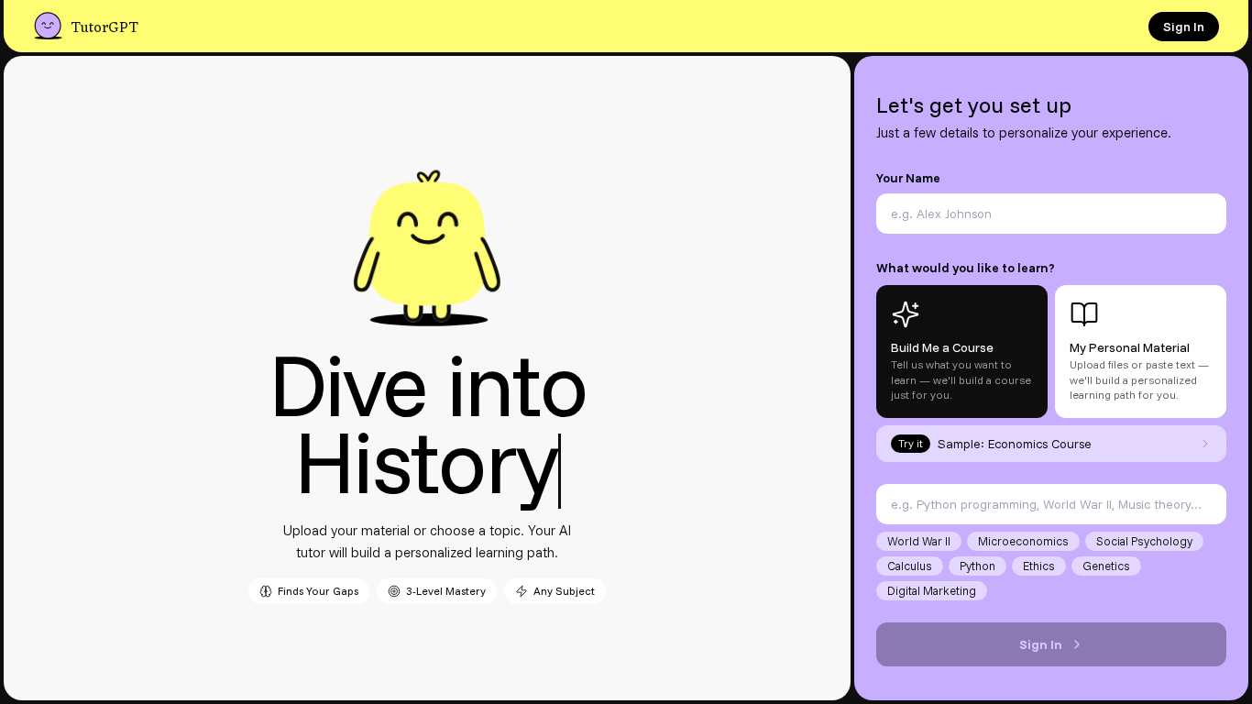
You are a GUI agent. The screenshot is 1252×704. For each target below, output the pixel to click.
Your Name (908, 178)
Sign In (1183, 26)
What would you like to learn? (965, 267)
